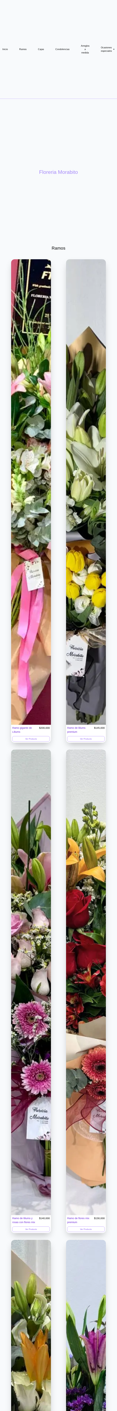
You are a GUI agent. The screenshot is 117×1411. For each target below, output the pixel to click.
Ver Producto (31, 739)
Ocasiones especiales (108, 49)
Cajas (41, 49)
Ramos (23, 49)
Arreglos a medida (85, 49)
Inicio (5, 49)
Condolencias (62, 49)
